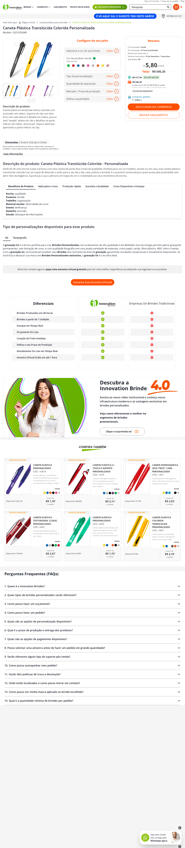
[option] (12, 92)
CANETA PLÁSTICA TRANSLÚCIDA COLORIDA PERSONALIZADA (101, 22)
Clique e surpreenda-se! (119, 431)
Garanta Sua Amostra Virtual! (92, 282)
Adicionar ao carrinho (154, 107)
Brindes (27, 7)
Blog (182, 1)
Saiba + (138, 99)
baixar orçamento (153, 115)
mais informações (13, 153)
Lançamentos (60, 7)
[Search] (168, 7)
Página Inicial (28, 22)
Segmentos (42, 7)
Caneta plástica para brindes (54, 22)
